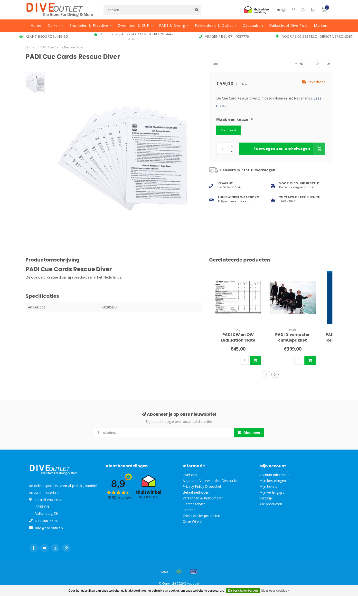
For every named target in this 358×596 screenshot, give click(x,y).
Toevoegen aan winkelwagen (282, 148)
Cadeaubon (253, 25)
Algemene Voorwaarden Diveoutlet (210, 480)
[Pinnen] (194, 571)
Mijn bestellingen (272, 480)
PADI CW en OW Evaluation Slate (238, 337)
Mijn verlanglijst (271, 492)
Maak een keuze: (234, 119)
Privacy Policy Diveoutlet (202, 486)
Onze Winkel (192, 521)
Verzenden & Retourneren (203, 498)
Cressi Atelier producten (201, 515)
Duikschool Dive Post (288, 25)
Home (36, 25)
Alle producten (270, 504)
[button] (266, 374)
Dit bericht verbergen (243, 590)
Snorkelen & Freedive (89, 25)
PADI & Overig (172, 25)
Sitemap (189, 509)
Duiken (53, 25)
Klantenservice (194, 504)
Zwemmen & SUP (133, 25)
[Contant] (179, 571)
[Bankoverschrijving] (164, 571)
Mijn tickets (268, 486)
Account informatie (274, 474)
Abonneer (252, 432)
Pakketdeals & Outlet (214, 25)
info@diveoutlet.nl (49, 528)
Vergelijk (266, 498)
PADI (215, 64)
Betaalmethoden (196, 492)
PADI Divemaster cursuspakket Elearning (292, 340)
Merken (320, 25)
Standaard (228, 130)
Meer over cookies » (275, 590)
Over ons (190, 474)
